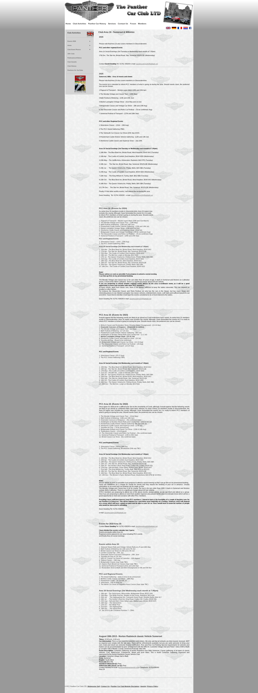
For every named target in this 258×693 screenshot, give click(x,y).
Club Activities (79, 24)
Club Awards (72, 62)
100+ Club (70, 53)
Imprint (143, 686)
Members (142, 24)
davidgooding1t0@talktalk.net (147, 64)
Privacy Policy (152, 686)
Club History (71, 66)
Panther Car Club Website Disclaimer (125, 686)
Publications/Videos (74, 58)
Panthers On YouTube (75, 70)
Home (68, 24)
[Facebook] (190, 29)
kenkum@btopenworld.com (129, 667)
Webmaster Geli (94, 686)
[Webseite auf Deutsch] (174, 29)
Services (112, 24)
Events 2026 (71, 41)
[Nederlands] (185, 29)
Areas (69, 45)
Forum (133, 24)
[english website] (168, 29)
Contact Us (123, 24)
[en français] (180, 29)
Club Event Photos (74, 49)
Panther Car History (97, 24)
